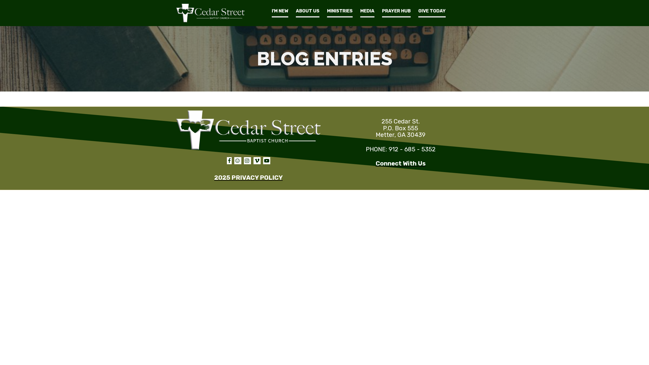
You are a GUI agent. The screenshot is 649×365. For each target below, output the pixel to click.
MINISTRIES (340, 11)
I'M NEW (280, 11)
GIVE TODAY (432, 11)
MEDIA (367, 11)
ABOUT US (307, 11)
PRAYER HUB (396, 11)
